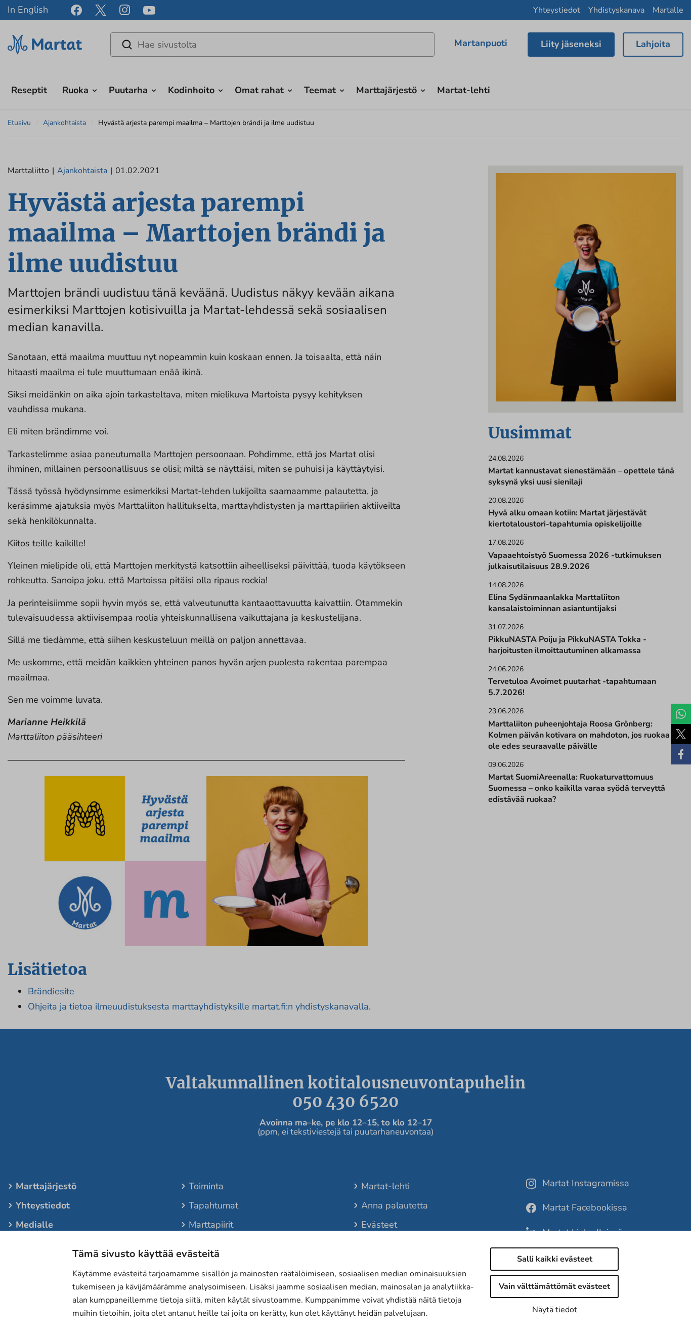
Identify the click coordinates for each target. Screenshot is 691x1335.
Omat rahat (259, 90)
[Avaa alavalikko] (94, 89)
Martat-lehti (463, 90)
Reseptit (29, 90)
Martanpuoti (480, 43)
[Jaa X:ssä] (681, 734)
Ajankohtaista (64, 123)
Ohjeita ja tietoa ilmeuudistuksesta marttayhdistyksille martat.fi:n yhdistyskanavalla (198, 1006)
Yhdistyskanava (616, 10)
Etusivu (19, 123)
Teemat (320, 90)
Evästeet (379, 1225)
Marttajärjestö (386, 90)
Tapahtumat (213, 1205)
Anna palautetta (394, 1205)
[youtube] (149, 10)
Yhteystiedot (556, 10)
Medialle (34, 1225)
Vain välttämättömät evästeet (554, 1286)
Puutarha (128, 90)
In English (28, 10)
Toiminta (206, 1186)
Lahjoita (653, 44)
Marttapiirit (211, 1225)
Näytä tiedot (554, 1309)
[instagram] (124, 10)
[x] (100, 10)
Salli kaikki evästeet (554, 1259)
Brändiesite (51, 991)
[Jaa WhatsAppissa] (681, 714)
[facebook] (76, 10)
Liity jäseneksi (571, 44)
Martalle (668, 10)
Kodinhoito (191, 90)
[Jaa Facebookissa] (681, 754)
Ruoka (75, 90)
